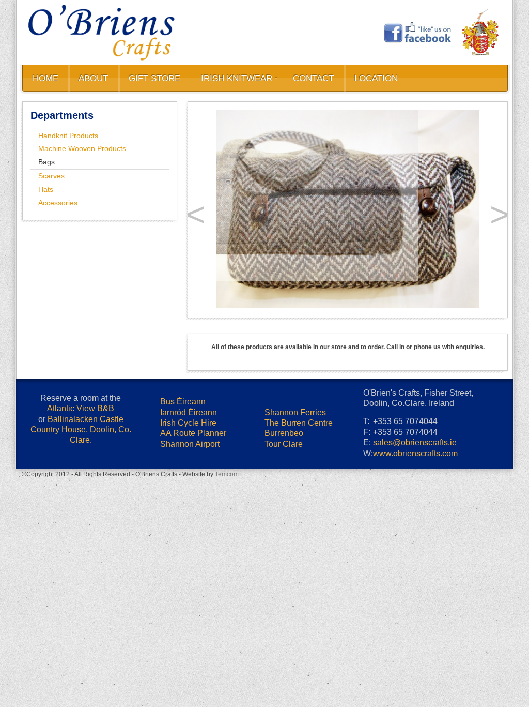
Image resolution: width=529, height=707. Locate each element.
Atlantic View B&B (80, 382)
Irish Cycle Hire (188, 396)
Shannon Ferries (295, 386)
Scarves (51, 176)
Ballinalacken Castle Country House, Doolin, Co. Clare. (80, 403)
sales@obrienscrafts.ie (415, 416)
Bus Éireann (183, 375)
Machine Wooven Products (82, 148)
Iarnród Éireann (188, 386)
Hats (45, 189)
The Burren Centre (298, 396)
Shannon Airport (190, 417)
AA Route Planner (193, 406)
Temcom (227, 448)
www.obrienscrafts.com (415, 427)
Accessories (57, 203)
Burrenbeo (283, 406)
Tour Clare (283, 417)
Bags (46, 162)
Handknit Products (68, 135)
